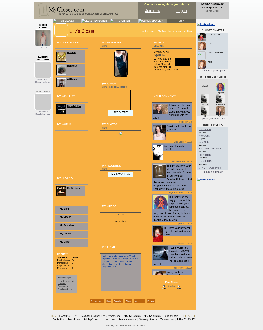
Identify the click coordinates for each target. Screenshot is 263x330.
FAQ (76, 316)
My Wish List (74, 106)
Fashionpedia (171, 316)
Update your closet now (213, 118)
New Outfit (204, 136)
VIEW (104, 46)
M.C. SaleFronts (152, 316)
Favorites (118, 301)
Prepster (117, 264)
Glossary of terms (148, 319)
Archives (110, 319)
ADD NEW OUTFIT (118, 87)
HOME (54, 316)
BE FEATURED (190, 316)
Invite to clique (148, 31)
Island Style (107, 264)
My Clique (188, 31)
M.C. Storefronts (132, 316)
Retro (135, 258)
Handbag (72, 65)
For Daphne (205, 129)
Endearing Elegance (122, 258)
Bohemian (127, 264)
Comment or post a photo (213, 70)
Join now (152, 10)
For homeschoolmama (210, 148)
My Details (65, 233)
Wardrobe (139, 301)
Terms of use (167, 319)
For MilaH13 (205, 155)
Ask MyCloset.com (93, 319)
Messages (62, 268)
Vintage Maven (119, 261)
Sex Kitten (106, 261)
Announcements (127, 319)
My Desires (73, 188)
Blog (108, 301)
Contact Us (58, 319)
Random (171, 286)
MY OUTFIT (121, 112)
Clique (129, 301)
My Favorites (174, 31)
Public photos (63, 260)
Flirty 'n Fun (132, 261)
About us (65, 316)
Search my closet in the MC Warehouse (66, 283)
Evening (71, 52)
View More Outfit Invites (210, 168)
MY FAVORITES (120, 173)
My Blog (162, 31)
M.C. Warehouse (112, 316)
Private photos (64, 263)
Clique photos (63, 265)
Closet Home (97, 301)
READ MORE (212, 11)
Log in (181, 10)
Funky (104, 256)
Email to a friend (65, 289)
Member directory (90, 316)
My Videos (65, 217)
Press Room (74, 319)
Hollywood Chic (109, 267)
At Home (72, 79)
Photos (150, 301)
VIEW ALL (159, 46)
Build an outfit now (213, 172)
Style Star (113, 256)
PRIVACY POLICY (186, 319)
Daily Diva (123, 256)
